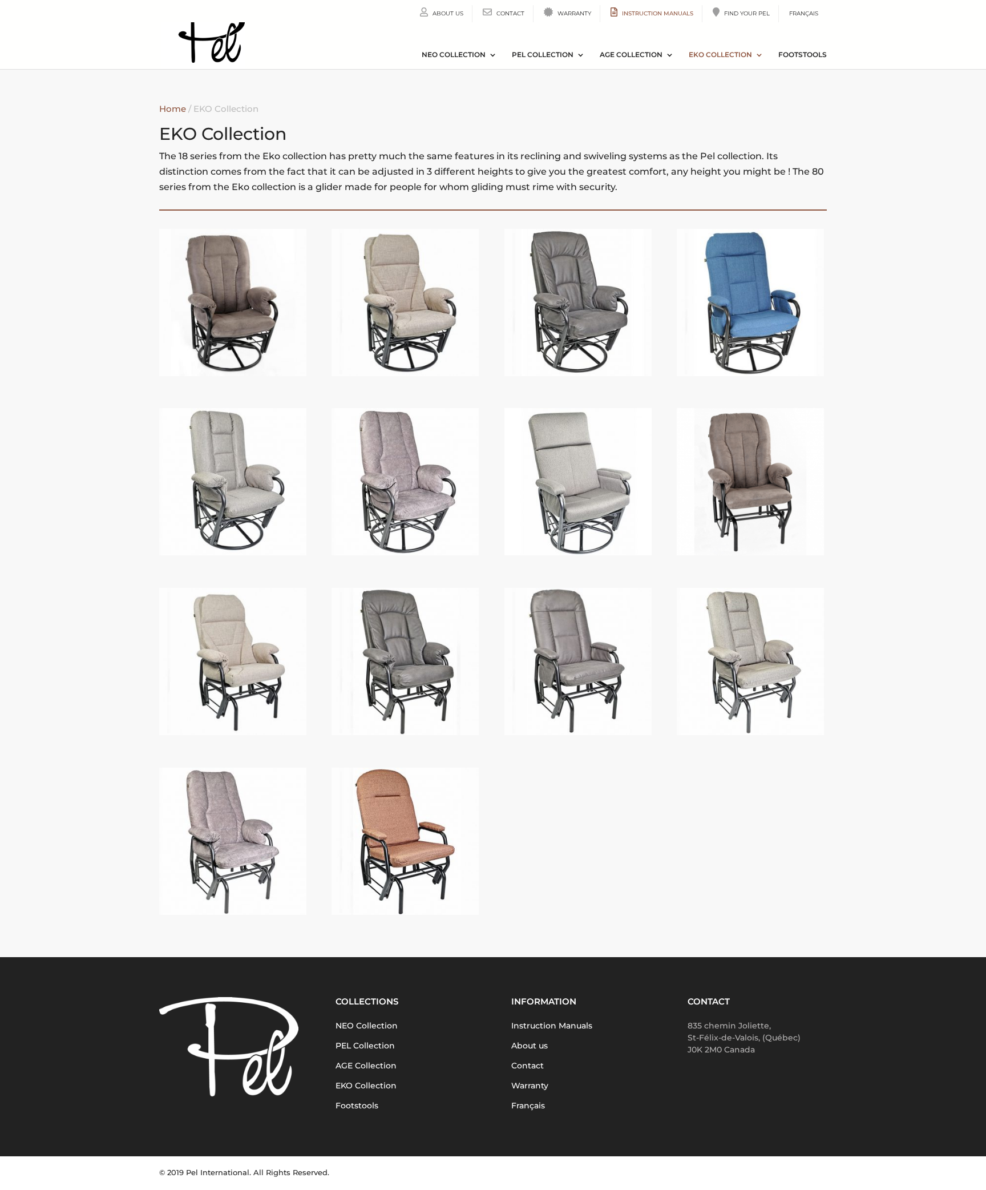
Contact (509, 13)
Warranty (573, 13)
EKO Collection (720, 55)
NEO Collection (454, 55)
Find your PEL (746, 13)
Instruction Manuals (656, 13)
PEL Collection (542, 55)
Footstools (802, 55)
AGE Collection (631, 55)
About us (447, 13)
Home (172, 109)
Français (803, 13)
